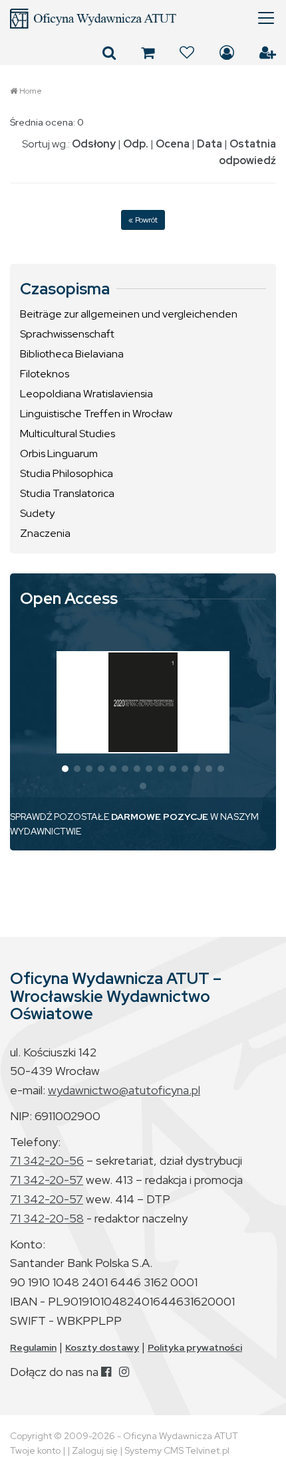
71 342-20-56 (47, 1160)
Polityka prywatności (195, 1347)
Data (209, 144)
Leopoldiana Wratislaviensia (86, 394)
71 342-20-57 (46, 1179)
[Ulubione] (187, 52)
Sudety (37, 513)
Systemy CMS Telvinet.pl (176, 1450)
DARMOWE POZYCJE (159, 817)
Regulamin (33, 1347)
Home (30, 91)
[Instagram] (124, 1371)
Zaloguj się (226, 52)
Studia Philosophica (66, 473)
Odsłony (94, 144)
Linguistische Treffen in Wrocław (96, 414)
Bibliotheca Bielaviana (72, 354)
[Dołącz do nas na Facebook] (106, 1371)
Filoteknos (44, 374)
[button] (65, 768)
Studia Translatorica (67, 493)
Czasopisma (65, 289)
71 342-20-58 (47, 1218)
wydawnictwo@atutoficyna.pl (124, 1090)
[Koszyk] (147, 52)
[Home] (143, 18)
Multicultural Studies (67, 434)
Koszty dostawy (102, 1347)
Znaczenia (45, 533)
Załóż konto (267, 52)
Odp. (135, 144)
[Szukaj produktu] (109, 52)
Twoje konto (35, 1450)
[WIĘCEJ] (143, 702)
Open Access (69, 598)
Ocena (173, 144)
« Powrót (143, 220)
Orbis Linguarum (59, 453)
